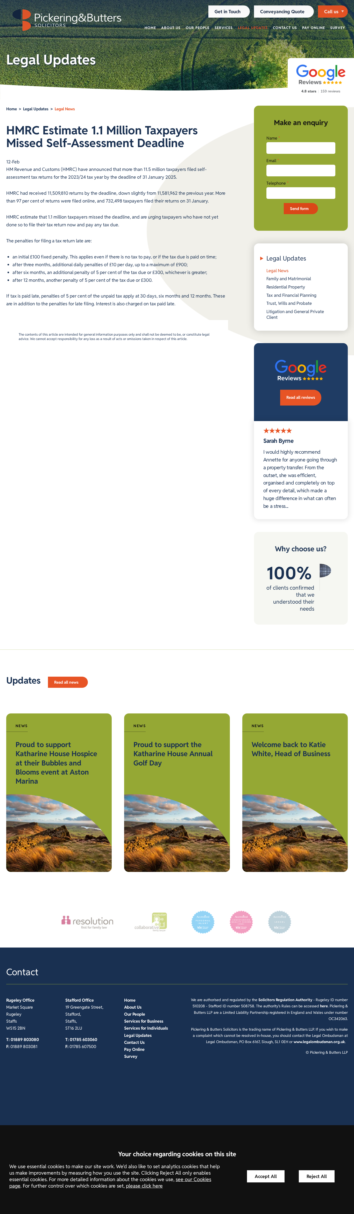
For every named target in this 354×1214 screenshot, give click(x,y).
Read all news (66, 682)
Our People (197, 27)
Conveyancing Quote (282, 12)
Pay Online (313, 27)
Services (224, 27)
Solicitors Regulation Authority (285, 999)
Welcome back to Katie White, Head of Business (291, 749)
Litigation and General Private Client (295, 314)
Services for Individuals (146, 1028)
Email (271, 160)
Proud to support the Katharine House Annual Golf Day (173, 754)
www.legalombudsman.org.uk (319, 1041)
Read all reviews (300, 397)
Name (271, 138)
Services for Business (143, 1021)
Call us (331, 12)
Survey (337, 27)
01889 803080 (25, 1039)
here (324, 1005)
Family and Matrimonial (288, 278)
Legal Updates (253, 27)
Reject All (317, 1176)
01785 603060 (83, 1039)
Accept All (266, 1176)
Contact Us (285, 27)
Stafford (73, 1000)
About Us (171, 27)
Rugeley (14, 1000)
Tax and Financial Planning (291, 295)
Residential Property (285, 287)
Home (150, 27)
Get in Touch (227, 12)
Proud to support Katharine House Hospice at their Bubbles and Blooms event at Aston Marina (56, 763)
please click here (144, 1186)
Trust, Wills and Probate (289, 303)
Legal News (65, 108)
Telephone (276, 183)
